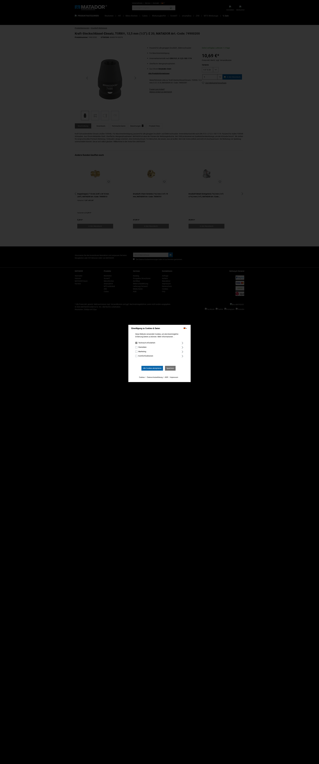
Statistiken (142, 347)
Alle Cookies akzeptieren (152, 368)
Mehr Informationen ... (166, 336)
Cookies (142, 377)
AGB (166, 377)
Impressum (174, 377)
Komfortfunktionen (145, 356)
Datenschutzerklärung (155, 377)
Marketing (142, 351)
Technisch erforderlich (146, 343)
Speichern (170, 368)
